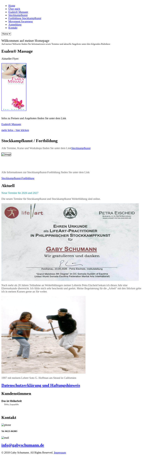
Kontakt (12, 27)
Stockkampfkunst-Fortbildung (17, 178)
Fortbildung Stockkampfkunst (24, 18)
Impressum (60, 452)
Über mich (14, 8)
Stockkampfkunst (18, 15)
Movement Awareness (20, 21)
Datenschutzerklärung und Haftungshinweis (40, 385)
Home (11, 5)
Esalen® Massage (18, 11)
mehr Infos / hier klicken (15, 130)
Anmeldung (14, 24)
